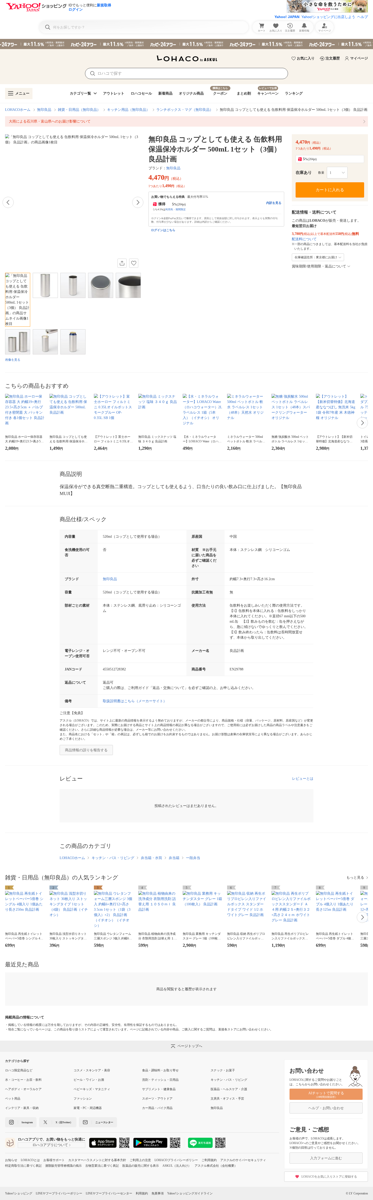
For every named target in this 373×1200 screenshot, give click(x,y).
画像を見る (12, 360)
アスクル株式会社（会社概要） (216, 1165)
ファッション (83, 1098)
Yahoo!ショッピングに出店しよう (328, 17)
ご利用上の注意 (140, 1160)
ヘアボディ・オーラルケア (23, 1089)
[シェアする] (122, 263)
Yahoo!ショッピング (18, 1193)
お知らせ (11, 1160)
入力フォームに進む (326, 1158)
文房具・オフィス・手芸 (227, 1098)
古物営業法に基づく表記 (102, 1165)
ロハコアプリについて (50, 1145)
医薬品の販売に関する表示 (140, 1165)
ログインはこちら (163, 230)
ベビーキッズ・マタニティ (92, 1089)
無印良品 (44, 110)
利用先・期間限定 (175, 209)
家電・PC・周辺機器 (88, 1107)
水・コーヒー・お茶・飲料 (23, 1079)
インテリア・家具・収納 (22, 1107)
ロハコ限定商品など (18, 1070)
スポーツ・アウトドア (157, 1098)
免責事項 (157, 1193)
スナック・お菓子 (223, 1070)
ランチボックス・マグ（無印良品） (184, 110)
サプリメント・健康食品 (159, 1089)
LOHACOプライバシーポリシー (176, 1160)
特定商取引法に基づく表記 (23, 1165)
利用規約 (142, 1193)
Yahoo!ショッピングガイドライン (190, 1193)
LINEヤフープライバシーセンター (109, 1193)
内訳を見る (273, 203)
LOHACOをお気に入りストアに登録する (329, 1176)
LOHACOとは (30, 1160)
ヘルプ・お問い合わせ (326, 1108)
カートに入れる (330, 190)
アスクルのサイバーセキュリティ (243, 1160)
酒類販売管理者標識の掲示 (63, 1165)
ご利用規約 (209, 1160)
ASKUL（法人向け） (176, 1165)
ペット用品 (12, 1098)
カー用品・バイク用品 (157, 1107)
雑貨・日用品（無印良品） (79, 110)
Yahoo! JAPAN (287, 17)
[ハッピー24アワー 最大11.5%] (186, 44)
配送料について (304, 239)
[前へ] (8, 202)
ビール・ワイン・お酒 (89, 1079)
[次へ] (137, 202)
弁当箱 (174, 858)
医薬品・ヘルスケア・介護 (229, 1089)
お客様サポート (54, 1160)
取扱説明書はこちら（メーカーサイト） (135, 701)
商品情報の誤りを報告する (86, 750)
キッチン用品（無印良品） (128, 110)
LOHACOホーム (17, 110)
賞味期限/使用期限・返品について (319, 266)
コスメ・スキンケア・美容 (92, 1070)
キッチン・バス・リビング (113, 858)
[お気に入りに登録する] (133, 263)
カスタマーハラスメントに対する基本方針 (97, 1160)
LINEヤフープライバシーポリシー (59, 1193)
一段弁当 (193, 858)
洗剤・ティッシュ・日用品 (160, 1079)
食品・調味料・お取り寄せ (160, 1070)
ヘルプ (362, 17)
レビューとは (302, 779)
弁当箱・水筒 (151, 858)
